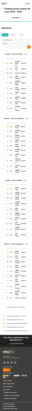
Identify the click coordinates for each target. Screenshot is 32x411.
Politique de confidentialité (10, 408)
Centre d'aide (6, 389)
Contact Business (7, 386)
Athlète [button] (5, 43)
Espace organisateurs (8, 383)
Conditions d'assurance (9, 406)
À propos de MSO (7, 380)
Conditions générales (8, 404)
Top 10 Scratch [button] (7, 40)
